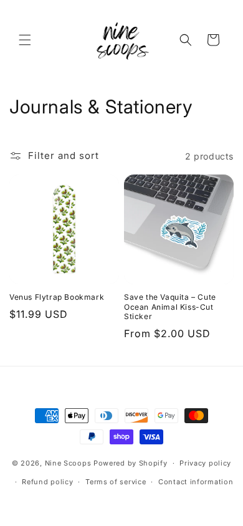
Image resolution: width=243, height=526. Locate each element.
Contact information (195, 481)
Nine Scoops (68, 463)
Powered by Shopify (130, 463)
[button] (25, 40)
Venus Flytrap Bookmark (56, 297)
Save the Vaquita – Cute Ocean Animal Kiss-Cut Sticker (170, 306)
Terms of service (115, 481)
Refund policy (47, 481)
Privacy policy (205, 463)
